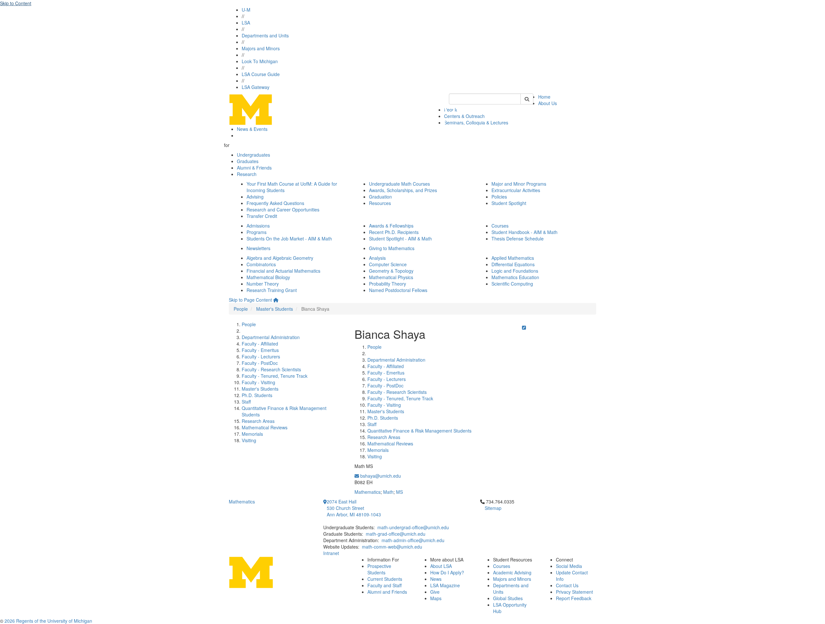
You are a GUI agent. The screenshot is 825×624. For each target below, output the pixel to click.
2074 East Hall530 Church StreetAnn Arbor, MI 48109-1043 (354, 508)
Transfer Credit (262, 216)
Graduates (247, 161)
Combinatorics (261, 264)
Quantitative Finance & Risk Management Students (419, 430)
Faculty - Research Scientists (271, 369)
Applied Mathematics (512, 258)
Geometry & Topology (391, 271)
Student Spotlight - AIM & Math (400, 238)
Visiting (249, 440)
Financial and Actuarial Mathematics (283, 271)
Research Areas (258, 421)
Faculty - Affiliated (260, 343)
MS (399, 492)
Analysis (377, 258)
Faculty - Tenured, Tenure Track (274, 376)
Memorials (252, 434)
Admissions (258, 225)
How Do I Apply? (447, 572)
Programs (257, 232)
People (241, 309)
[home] (275, 300)
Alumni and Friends (387, 592)
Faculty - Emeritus (260, 350)
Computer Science (388, 264)
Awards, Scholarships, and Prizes (403, 190)
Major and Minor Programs (518, 183)
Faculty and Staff (384, 585)
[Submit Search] (526, 98)
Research (247, 174)
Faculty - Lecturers (261, 356)
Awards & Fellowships (391, 225)
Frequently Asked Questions (275, 203)
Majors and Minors (261, 48)
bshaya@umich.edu (380, 476)
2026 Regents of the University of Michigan (48, 621)
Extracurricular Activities (515, 190)
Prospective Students (379, 569)
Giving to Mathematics (391, 248)
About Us (547, 103)
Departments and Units (265, 35)
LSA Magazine (445, 585)
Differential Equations (513, 264)
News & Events (252, 129)
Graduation (380, 196)
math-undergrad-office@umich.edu (413, 527)
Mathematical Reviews (264, 427)
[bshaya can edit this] (524, 327)
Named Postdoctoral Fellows (398, 290)
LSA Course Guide (261, 74)
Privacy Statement (574, 592)
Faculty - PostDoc (260, 363)
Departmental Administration (271, 337)
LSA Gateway (255, 87)
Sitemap (493, 508)
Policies (499, 196)
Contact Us (567, 585)
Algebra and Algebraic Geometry (280, 258)
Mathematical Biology (268, 277)
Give (435, 592)
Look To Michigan (260, 61)
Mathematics (367, 492)
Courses (500, 225)
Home (544, 96)
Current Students (384, 579)
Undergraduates (253, 154)
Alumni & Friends (254, 167)
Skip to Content (15, 3)
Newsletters (258, 248)
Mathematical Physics (391, 277)
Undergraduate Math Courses (399, 183)
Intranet (331, 553)
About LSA (441, 566)
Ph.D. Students (257, 395)
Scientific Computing (512, 283)
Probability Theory (387, 283)
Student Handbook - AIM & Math (524, 232)
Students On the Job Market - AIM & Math (289, 238)
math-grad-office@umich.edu (395, 534)
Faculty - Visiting (258, 382)
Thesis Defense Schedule (517, 238)
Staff (246, 401)
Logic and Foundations (514, 271)
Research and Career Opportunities (283, 209)
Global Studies (508, 598)
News (436, 579)
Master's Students (274, 309)
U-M (246, 9)
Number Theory (263, 283)
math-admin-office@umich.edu (413, 540)
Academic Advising (512, 572)
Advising (255, 196)
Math (388, 492)
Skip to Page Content (250, 300)
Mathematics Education (515, 277)
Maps (436, 598)
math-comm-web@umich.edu (392, 546)
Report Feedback (573, 598)
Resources (380, 203)
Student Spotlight (508, 203)
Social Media (569, 566)
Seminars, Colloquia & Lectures (476, 122)
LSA (246, 22)
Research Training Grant (272, 290)
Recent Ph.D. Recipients (394, 232)
